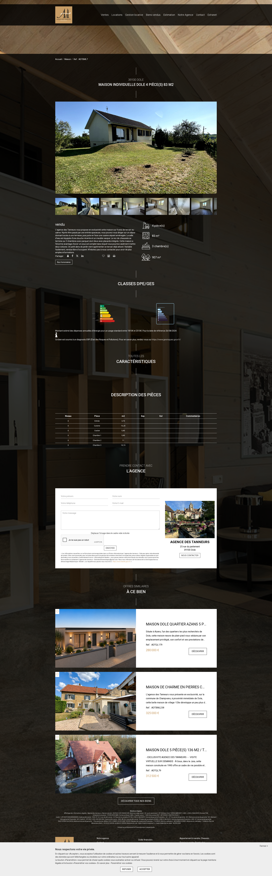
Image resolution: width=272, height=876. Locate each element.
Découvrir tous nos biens (136, 801)
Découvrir (198, 651)
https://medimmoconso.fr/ (146, 823)
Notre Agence (185, 14)
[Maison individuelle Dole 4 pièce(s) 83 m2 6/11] (180, 148)
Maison (67, 59)
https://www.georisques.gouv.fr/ (166, 339)
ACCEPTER (144, 869)
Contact (200, 14)
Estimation (169, 14)
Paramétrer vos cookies (121, 863)
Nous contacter (189, 555)
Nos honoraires (64, 262)
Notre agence (103, 838)
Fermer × (264, 846)
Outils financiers (145, 840)
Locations (116, 14)
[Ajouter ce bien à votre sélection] (103, 256)
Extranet (212, 14)
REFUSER (126, 869)
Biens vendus (153, 14)
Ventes (105, 14)
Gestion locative (134, 14)
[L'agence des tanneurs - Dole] (63, 15)
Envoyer (110, 548)
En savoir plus (103, 863)
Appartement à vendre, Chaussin (194, 838)
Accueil (58, 59)
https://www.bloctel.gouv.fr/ (122, 561)
